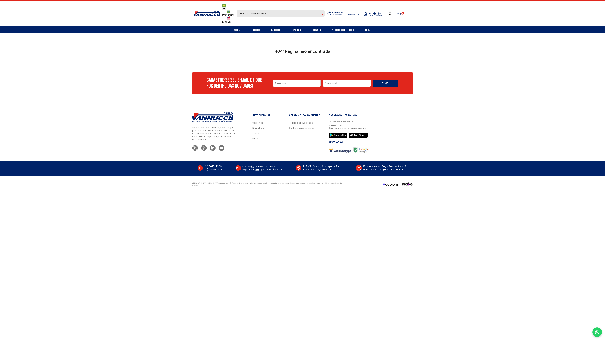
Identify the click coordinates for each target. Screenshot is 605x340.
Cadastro (379, 15)
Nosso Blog (258, 128)
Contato (368, 30)
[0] (399, 13)
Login (371, 15)
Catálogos (275, 30)
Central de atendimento (301, 128)
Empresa (236, 30)
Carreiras (257, 133)
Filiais (255, 138)
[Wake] (407, 184)
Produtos (255, 30)
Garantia (317, 30)
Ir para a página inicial (302, 65)
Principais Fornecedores (343, 30)
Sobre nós (257, 122)
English (226, 21)
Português (228, 15)
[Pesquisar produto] (321, 13)
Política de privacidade (301, 122)
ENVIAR (386, 83)
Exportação (296, 30)
